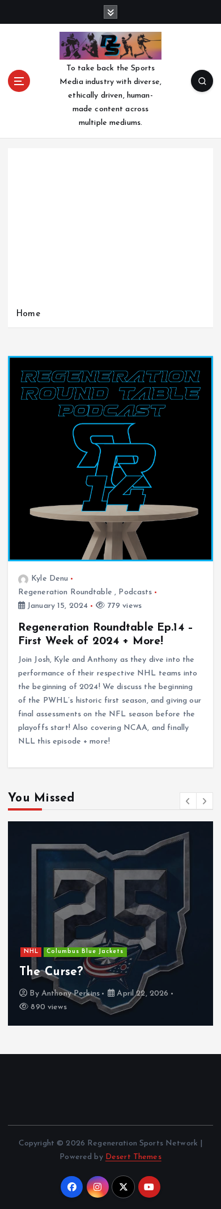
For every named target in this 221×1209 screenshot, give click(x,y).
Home (28, 314)
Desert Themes (133, 1157)
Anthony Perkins (70, 993)
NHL (31, 951)
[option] (110, 923)
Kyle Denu (49, 578)
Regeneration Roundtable (65, 592)
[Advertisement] (110, 230)
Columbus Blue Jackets (85, 951)
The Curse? (51, 972)
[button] (188, 800)
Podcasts (135, 592)
